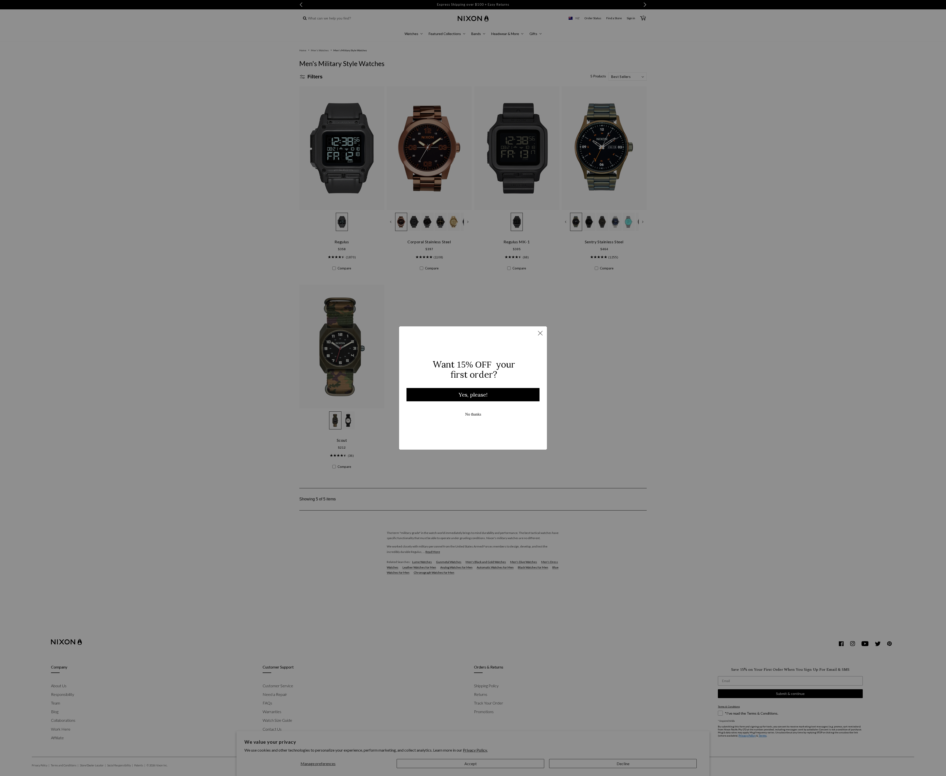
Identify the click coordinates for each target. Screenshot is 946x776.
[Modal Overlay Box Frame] (473, 388)
